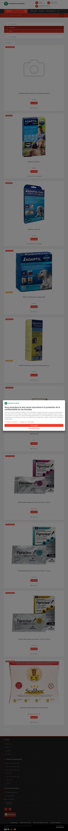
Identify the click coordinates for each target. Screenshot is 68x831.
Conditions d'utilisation (12, 422)
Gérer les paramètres (34, 428)
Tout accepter (34, 425)
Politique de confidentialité (27, 422)
